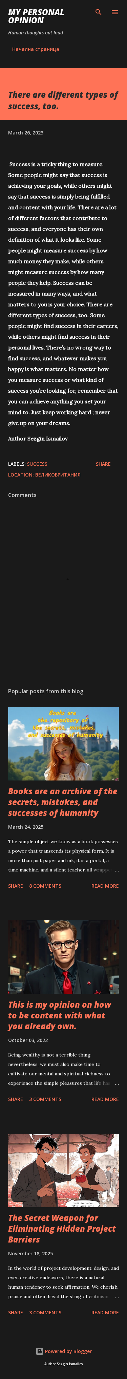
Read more (105, 886)
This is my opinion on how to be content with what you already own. (59, 1015)
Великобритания (58, 474)
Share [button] (103, 464)
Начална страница (35, 49)
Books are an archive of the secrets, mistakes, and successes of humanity (63, 802)
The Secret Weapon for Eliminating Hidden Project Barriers (62, 1228)
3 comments (45, 1099)
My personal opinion (36, 16)
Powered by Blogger (68, 1351)
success (37, 464)
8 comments (45, 886)
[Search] (98, 12)
